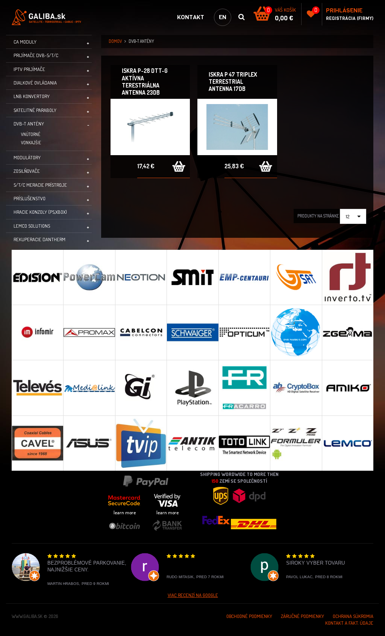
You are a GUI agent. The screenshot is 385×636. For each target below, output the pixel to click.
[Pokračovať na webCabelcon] (141, 332)
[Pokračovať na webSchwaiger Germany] (192, 332)
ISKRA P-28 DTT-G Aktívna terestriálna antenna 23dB (145, 81)
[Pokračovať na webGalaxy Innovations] (141, 387)
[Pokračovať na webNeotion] (141, 277)
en (222, 17)
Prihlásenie (344, 10)
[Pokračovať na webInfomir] (37, 332)
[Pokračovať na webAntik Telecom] (192, 443)
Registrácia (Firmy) (349, 18)
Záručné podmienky (302, 616)
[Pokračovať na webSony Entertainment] (192, 387)
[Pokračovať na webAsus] (89, 443)
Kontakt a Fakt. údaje (349, 623)
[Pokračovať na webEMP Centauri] (244, 277)
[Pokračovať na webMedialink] (89, 387)
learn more (125, 512)
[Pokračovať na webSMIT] (192, 277)
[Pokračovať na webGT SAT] (295, 277)
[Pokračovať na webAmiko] (347, 387)
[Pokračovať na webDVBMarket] (295, 332)
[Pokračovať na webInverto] (347, 277)
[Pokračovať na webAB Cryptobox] (295, 387)
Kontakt (190, 17)
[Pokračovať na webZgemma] (347, 332)
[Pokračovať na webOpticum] (244, 332)
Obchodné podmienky (249, 616)
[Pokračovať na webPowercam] (89, 277)
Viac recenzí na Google (193, 595)
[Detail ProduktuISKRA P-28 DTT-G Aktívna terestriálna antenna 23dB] (150, 127)
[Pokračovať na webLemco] (347, 443)
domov (115, 41)
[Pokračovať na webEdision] (37, 277)
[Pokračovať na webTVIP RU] (141, 443)
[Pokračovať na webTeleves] (37, 387)
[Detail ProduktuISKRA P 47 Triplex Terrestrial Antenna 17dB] (237, 127)
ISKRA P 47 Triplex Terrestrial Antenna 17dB (233, 81)
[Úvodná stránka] (49, 17)
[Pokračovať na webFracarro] (244, 387)
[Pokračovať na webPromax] (89, 332)
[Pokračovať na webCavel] (37, 443)
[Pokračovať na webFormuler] (295, 443)
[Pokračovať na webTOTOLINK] (244, 443)
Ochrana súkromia (353, 616)
